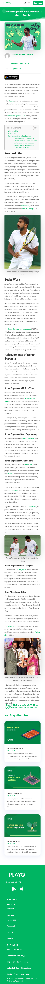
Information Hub (17, 63)
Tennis (26, 63)
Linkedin (10, 932)
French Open (13, 490)
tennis (11, 101)
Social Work (13, 133)
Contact (10, 909)
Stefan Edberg (27, 209)
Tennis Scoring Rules (13, 841)
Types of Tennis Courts (14, 793)
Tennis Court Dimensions (14, 748)
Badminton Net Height (16, 955)
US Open (10, 474)
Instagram (11, 920)
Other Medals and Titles (22, 147)
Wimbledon (25, 206)
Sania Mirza (32, 507)
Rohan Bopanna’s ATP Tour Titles (24, 138)
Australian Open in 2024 (16, 116)
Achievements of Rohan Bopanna (20, 136)
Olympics (22, 570)
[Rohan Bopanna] (29, 895)
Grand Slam (28, 465)
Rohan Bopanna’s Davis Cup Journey (26, 140)
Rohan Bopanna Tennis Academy (19, 329)
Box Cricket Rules (14, 949)
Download (38, 3)
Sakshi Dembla (27, 54)
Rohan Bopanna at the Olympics (24, 145)
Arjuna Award (12, 626)
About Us (11, 904)
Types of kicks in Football (18, 962)
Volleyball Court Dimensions (19, 968)
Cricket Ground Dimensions (18, 974)
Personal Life (13, 131)
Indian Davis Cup (28, 438)
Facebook (11, 926)
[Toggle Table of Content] (34, 128)
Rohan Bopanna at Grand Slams (24, 143)
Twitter (10, 938)
